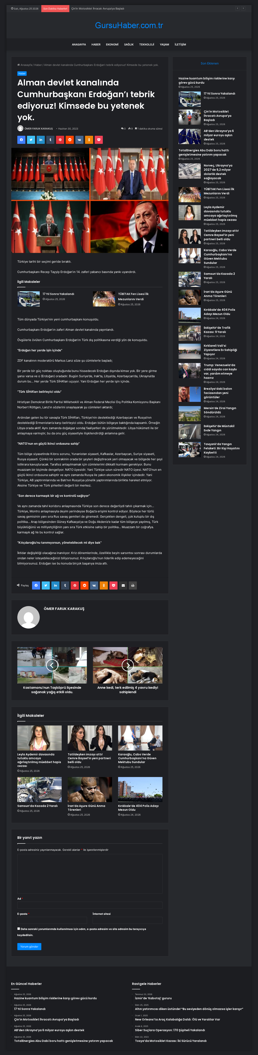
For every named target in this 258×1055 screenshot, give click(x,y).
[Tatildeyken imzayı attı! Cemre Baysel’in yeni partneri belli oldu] (90, 738)
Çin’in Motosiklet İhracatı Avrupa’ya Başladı (97, 8)
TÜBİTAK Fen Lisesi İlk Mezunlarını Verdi (219, 191)
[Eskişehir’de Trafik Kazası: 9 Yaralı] (190, 333)
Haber (96, 44)
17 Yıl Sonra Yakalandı (58, 294)
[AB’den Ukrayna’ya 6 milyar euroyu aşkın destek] (190, 136)
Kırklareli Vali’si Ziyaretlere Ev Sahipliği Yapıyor (220, 350)
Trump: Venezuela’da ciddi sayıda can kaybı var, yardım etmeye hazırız (220, 371)
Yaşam (164, 44)
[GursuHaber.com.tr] (129, 25)
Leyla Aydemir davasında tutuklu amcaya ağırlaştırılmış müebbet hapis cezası (39, 760)
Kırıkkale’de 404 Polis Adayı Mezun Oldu (138, 808)
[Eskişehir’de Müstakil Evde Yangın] (190, 431)
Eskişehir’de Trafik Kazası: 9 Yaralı (217, 330)
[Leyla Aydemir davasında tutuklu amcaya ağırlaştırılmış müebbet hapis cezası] (39, 738)
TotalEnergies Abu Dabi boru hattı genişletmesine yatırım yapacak (204, 152)
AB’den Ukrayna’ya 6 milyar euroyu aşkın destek (219, 135)
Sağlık (129, 44)
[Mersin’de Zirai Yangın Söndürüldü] (190, 413)
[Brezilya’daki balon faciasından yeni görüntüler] (190, 394)
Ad (20, 898)
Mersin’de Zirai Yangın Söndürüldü (220, 410)
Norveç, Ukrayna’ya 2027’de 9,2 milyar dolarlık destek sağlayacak (218, 171)
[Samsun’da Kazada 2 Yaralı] (39, 789)
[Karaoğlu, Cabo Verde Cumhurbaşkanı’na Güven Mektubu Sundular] (140, 738)
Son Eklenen (210, 63)
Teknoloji (146, 44)
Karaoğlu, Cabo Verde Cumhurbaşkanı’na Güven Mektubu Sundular (137, 758)
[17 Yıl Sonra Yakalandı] (29, 298)
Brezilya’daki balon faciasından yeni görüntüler (218, 393)
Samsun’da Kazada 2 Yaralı (37, 806)
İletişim (180, 44)
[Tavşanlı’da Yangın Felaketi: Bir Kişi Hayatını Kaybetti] (190, 449)
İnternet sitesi (102, 913)
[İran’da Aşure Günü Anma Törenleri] (90, 789)
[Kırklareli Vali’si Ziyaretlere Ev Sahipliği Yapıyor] (190, 351)
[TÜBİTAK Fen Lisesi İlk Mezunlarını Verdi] (104, 298)
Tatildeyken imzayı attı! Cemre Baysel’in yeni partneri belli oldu (89, 758)
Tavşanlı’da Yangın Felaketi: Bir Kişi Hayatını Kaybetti (222, 448)
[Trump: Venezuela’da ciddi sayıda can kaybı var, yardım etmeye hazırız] (190, 370)
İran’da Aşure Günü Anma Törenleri (86, 808)
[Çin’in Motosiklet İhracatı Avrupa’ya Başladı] (190, 117)
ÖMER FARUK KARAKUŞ (39, 128)
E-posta (23, 913)
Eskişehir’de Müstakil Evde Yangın (219, 428)
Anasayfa (79, 44)
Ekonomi (112, 44)
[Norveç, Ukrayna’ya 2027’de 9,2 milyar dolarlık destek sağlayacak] (190, 171)
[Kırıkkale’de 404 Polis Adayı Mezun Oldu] (140, 789)
